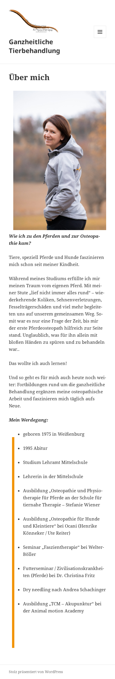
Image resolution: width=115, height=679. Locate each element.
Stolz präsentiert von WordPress (36, 671)
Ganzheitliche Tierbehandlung (34, 46)
